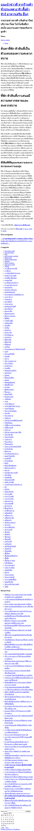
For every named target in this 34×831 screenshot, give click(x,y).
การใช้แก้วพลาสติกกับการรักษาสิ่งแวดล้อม (19, 689)
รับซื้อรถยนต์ (9, 427)
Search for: (4, 811)
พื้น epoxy (8, 392)
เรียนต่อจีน (8, 551)
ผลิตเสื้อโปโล (9, 385)
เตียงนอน (8, 537)
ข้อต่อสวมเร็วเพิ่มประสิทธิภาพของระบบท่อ (19, 777)
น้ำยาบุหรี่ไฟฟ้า (10, 354)
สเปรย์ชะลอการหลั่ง (11, 472)
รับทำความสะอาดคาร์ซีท (13, 432)
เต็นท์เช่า (7, 534)
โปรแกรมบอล (9, 575)
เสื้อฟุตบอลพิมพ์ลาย (11, 556)
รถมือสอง (8, 399)
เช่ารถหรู (8, 525)
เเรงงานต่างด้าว (10, 565)
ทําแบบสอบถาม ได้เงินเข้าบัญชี (15, 349)
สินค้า (6, 463)
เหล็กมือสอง (9, 563)
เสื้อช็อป (7, 553)
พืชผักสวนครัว (9, 389)
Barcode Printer (9, 253)
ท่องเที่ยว (7, 325)
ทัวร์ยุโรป (8, 330)
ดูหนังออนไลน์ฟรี (10, 306)
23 (3, 823)
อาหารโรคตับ (9, 496)
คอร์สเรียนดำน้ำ (10, 292)
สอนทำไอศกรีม (10, 456)
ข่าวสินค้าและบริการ (11, 283)
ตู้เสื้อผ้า (7, 318)
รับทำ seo (8, 430)
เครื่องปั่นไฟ (8, 513)
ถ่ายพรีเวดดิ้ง (9, 321)
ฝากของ (7, 387)
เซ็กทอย (7, 532)
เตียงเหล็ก (8, 539)
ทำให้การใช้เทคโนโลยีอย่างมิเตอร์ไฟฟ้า (18, 769)
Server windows (9, 263)
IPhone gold (8, 258)
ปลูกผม (7, 375)
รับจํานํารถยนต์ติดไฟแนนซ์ (13, 420)
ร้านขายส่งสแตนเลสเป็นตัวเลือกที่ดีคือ (17, 687)
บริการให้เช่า (9, 363)
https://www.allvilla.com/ (22, 225)
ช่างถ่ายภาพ (9, 304)
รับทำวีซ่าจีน (9, 434)
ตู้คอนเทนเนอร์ (9, 313)
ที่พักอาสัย (8, 342)
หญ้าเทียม (8, 475)
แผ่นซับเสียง (8, 570)
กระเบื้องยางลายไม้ (11, 268)
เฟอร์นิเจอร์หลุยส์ (10, 546)
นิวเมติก (7, 356)
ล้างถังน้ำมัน (9, 449)
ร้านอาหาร (8, 439)
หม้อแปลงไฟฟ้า (10, 480)
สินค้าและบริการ (10, 468)
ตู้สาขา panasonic (10, 316)
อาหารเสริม (8, 494)
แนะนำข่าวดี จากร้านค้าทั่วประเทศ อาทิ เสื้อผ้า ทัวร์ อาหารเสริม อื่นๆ (17, 9)
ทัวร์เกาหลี (8, 332)
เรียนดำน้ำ (8, 548)
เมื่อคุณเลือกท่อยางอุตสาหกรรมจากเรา (17, 793)
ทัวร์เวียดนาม (9, 335)
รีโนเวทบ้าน (8, 442)
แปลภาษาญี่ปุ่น (9, 567)
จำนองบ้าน (8, 299)
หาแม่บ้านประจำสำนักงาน (13, 484)
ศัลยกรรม (8, 451)
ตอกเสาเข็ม (8, 311)
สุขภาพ (7, 470)
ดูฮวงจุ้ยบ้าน (9, 309)
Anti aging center (10, 251)
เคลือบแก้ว (8, 520)
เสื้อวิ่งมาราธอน (10, 560)
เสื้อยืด (7, 558)
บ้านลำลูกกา (9, 366)
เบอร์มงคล (8, 544)
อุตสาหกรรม (9, 501)
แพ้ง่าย (7, 572)
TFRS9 (7, 266)
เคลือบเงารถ (9, 515)
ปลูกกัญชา (8, 373)
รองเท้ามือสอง (9, 408)
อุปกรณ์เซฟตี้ (9, 503)
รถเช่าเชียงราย (9, 404)
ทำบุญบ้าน (8, 337)
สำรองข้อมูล (9, 461)
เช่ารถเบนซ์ (8, 529)
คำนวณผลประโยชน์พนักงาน (14, 294)
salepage (7, 261)
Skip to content (5, 40)
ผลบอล (7, 380)
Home (6, 43)
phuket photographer (11, 259)
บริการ (7, 359)
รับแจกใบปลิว (9, 437)
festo (6, 254)
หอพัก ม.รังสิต (9, 482)
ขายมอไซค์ (8, 280)
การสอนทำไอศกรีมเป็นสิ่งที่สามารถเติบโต (18, 675)
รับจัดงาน (8, 418)
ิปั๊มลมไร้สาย (9, 508)
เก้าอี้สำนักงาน (9, 510)
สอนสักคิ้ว (8, 458)
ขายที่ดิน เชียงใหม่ (11, 278)
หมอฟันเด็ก (8, 477)
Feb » (7, 827)
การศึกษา (8, 271)
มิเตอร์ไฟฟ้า (8, 394)
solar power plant (10, 264)
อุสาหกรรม (8, 506)
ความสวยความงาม (11, 285)
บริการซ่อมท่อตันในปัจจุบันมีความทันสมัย (18, 654)
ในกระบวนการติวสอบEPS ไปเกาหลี (16, 735)
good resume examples (11, 256)
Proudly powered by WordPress (10, 829)
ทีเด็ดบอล (8, 344)
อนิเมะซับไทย (9, 491)
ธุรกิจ (6, 351)
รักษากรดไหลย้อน (11, 411)
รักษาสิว (7, 413)
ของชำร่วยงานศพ (10, 275)
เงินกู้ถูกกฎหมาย (10, 522)
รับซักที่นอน (8, 423)
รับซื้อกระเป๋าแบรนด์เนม (12, 425)
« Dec (2, 827)
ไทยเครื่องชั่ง (9, 582)
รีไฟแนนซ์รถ (9, 444)
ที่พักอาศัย (19, 229)
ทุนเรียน (7, 347)
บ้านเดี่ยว (7, 368)
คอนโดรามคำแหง (11, 290)
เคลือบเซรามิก (9, 518)
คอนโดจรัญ (8, 287)
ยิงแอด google (9, 397)
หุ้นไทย (7, 489)
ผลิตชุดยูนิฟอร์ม (10, 382)
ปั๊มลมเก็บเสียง (9, 378)
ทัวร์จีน (7, 328)
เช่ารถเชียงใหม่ (10, 527)
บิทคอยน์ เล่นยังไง (10, 370)
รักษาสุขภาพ (9, 415)
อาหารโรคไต (9, 499)
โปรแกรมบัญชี (9, 577)
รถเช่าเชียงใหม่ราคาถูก (12, 406)
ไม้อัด (6, 586)
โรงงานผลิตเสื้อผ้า (10, 579)
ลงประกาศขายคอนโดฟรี (13, 446)
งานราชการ (9, 297)
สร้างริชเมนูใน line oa (12, 453)
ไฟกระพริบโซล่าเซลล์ (12, 584)
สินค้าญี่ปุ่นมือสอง (10, 465)
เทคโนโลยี (8, 541)
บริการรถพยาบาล (10, 361)
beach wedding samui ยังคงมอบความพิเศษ (18, 604)
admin (4, 231)
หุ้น (6, 487)
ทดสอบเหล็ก (9, 323)
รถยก (6, 401)
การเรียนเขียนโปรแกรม (12, 273)
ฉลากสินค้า (8, 302)
